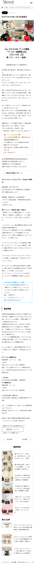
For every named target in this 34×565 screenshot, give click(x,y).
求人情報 (13, 562)
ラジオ (4, 12)
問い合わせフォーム (24, 562)
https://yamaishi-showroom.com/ (12, 300)
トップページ (5, 562)
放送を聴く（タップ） (12, 429)
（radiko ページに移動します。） (11, 433)
